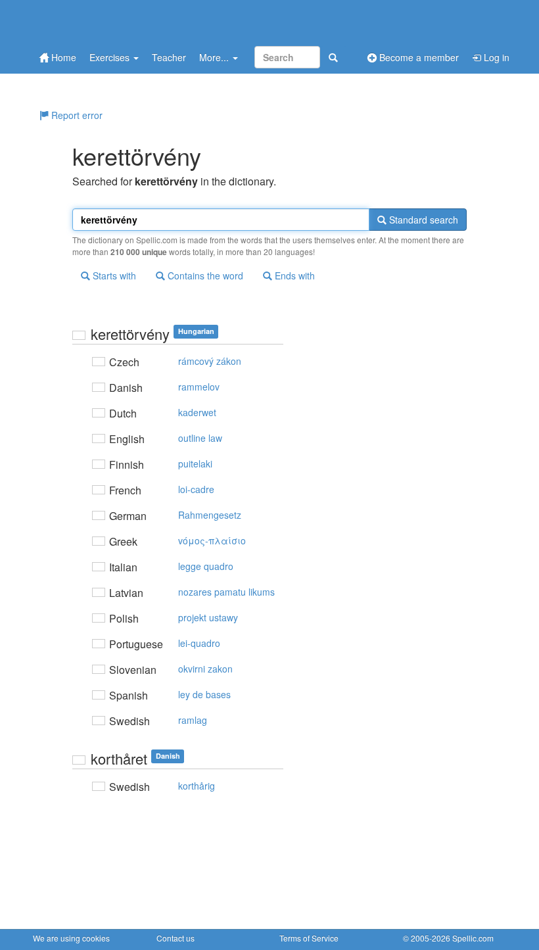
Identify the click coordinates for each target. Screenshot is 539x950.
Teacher (169, 57)
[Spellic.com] (102, 21)
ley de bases (204, 694)
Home (62, 57)
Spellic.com (473, 937)
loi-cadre (196, 489)
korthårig (196, 785)
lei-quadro (199, 643)
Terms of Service (309, 937)
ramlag (192, 719)
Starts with (113, 275)
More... (215, 57)
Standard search (422, 219)
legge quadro (205, 566)
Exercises (110, 57)
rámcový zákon (209, 361)
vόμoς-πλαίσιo (212, 540)
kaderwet (197, 412)
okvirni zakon (205, 668)
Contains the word (204, 275)
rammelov (199, 386)
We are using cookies (71, 937)
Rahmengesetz (209, 514)
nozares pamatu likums (226, 591)
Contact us (175, 937)
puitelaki (195, 463)
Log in (495, 57)
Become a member (418, 57)
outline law (200, 437)
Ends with (293, 275)
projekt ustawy (208, 617)
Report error (76, 115)
